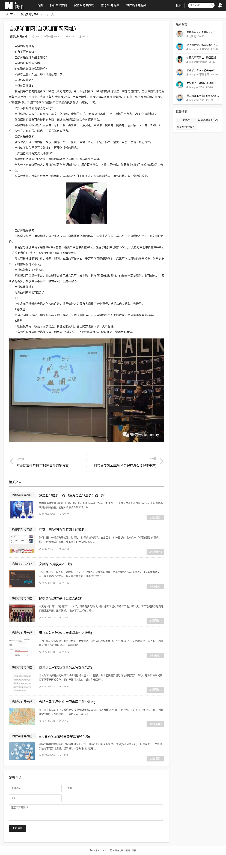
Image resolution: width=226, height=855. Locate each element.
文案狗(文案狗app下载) (55, 564)
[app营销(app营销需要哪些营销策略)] (22, 751)
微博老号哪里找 (186, 127)
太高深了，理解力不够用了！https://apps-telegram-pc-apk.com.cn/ (202, 83)
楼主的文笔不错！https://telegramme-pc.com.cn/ (202, 95)
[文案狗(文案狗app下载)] (22, 578)
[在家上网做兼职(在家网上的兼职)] (22, 544)
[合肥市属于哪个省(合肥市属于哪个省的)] (22, 716)
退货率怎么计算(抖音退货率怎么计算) (65, 633)
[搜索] (212, 5)
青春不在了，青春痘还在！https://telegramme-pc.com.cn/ (202, 32)
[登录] (220, 5)
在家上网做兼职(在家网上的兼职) (62, 530)
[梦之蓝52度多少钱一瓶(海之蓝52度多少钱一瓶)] (22, 510)
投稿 (179, 5)
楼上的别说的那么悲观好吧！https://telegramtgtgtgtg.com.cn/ (202, 44)
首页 (40, 5)
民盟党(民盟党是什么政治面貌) (60, 598)
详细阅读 (154, 517)
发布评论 (17, 828)
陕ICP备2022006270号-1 (102, 850)
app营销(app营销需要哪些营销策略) (64, 736)
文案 (186, 120)
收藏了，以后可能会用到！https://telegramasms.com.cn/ (202, 70)
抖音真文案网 (58, 5)
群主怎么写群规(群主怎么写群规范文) (65, 667)
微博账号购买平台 (208, 120)
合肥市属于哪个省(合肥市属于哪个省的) (67, 702)
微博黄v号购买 (110, 5)
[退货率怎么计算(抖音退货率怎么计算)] (22, 647)
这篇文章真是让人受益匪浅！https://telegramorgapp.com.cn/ (202, 57)
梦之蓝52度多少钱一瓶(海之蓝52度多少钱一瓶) (72, 495)
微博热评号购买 (136, 5)
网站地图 (119, 850)
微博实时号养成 (84, 5)
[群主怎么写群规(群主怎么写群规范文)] (22, 682)
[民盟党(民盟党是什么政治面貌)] (22, 613)
